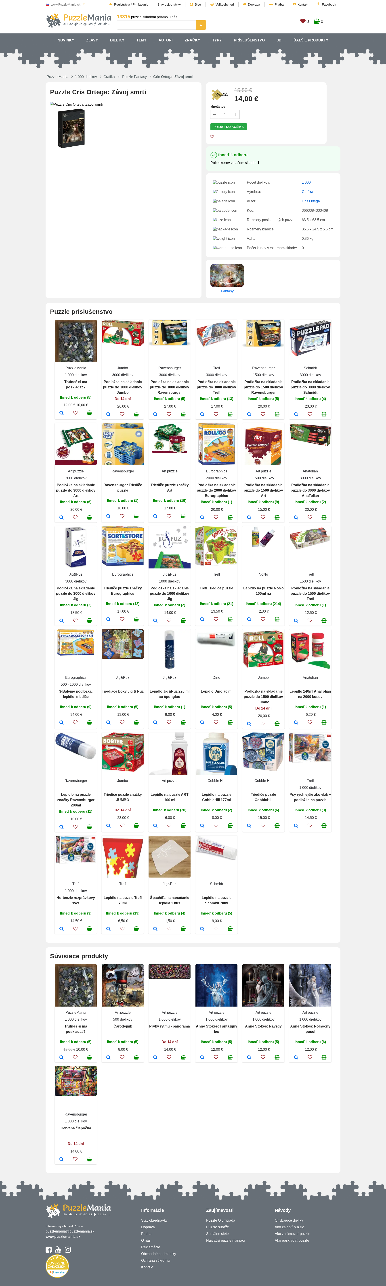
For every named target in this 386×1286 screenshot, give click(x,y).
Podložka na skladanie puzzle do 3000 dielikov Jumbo (122, 387)
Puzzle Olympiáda (220, 1220)
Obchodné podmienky (158, 1254)
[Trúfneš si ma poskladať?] (61, 413)
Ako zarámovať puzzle (292, 1234)
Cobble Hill (216, 781)
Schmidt (310, 368)
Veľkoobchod (225, 4)
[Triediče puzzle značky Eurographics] (108, 620)
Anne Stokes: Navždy (263, 1026)
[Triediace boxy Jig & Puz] (108, 723)
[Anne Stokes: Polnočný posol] (296, 1058)
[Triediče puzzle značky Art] (155, 516)
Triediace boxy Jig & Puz (123, 691)
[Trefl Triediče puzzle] (202, 620)
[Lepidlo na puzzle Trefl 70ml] (108, 929)
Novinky (66, 40)
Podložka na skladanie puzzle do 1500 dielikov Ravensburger (263, 387)
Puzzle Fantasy (134, 77)
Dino (216, 677)
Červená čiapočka (76, 1128)
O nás (146, 1240)
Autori (165, 40)
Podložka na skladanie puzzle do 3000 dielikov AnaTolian (310, 490)
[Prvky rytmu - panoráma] (155, 1058)
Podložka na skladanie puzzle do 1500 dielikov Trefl (310, 593)
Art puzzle (76, 471)
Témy (141, 40)
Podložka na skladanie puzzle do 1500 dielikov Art (263, 490)
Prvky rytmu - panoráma (169, 1026)
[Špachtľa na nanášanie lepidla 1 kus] (155, 929)
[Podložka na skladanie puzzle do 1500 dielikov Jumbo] (249, 724)
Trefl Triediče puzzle (216, 588)
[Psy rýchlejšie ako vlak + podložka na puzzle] (296, 826)
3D (279, 40)
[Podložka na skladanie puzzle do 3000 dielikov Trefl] (202, 415)
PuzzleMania (75, 368)
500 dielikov (122, 1019)
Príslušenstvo (249, 40)
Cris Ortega (311, 201)
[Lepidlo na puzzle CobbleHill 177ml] (202, 826)
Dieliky (117, 40)
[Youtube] (58, 1251)
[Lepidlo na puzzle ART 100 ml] (155, 826)
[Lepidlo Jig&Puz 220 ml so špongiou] (155, 723)
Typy (217, 40)
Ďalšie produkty (311, 40)
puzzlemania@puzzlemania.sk (70, 1231)
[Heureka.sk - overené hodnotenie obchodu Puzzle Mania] (57, 1276)
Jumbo (122, 368)
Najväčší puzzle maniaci (225, 1240)
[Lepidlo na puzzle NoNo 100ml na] (249, 620)
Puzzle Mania (57, 77)
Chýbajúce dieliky (289, 1220)
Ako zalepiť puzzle (289, 1227)
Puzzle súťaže (217, 1227)
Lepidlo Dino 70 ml (216, 691)
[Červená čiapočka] (61, 1160)
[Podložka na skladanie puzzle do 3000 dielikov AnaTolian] (296, 518)
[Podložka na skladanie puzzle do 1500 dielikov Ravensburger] (249, 415)
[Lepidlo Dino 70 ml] (202, 723)
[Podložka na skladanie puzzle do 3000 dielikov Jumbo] (108, 415)
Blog (198, 4)
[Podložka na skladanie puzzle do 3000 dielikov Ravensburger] (155, 415)
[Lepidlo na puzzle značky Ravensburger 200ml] (61, 827)
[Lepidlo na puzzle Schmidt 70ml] (202, 929)
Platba (279, 4)
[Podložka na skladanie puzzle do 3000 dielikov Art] (61, 518)
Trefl (216, 368)
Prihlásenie (140, 4)
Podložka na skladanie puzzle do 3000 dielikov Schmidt (310, 387)
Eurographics (216, 471)
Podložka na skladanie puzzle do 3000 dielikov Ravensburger (169, 387)
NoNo (263, 574)
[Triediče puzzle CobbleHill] (249, 826)
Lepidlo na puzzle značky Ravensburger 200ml (75, 800)
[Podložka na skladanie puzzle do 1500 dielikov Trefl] (296, 621)
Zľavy (92, 40)
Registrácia (122, 4)
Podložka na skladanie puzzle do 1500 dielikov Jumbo (263, 696)
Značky (192, 40)
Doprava (254, 4)
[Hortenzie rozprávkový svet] (61, 929)
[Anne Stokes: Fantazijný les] (202, 1058)
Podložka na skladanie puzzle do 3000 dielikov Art (75, 490)
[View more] (123, 345)
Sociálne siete (217, 1234)
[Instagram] (68, 1251)
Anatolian (310, 471)
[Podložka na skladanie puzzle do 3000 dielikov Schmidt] (296, 415)
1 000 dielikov (86, 77)
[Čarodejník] (108, 1058)
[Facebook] (49, 1251)
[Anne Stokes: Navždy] (249, 1058)
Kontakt (303, 4)
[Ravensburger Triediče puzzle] (108, 516)
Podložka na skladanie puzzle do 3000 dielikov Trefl (216, 387)
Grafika (109, 77)
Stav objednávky (169, 4)
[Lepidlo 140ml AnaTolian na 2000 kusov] (296, 723)
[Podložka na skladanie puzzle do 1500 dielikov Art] (249, 518)
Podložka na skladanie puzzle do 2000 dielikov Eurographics (216, 490)
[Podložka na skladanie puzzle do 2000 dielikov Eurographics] (202, 518)
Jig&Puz (75, 574)
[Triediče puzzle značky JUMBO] (108, 826)
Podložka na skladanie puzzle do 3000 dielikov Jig (75, 593)
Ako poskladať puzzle (292, 1240)
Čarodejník (122, 1026)
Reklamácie (150, 1247)
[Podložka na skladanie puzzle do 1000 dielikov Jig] (155, 621)
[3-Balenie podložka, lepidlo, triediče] (61, 723)
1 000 (306, 182)
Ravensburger (169, 368)
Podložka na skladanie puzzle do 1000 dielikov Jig (169, 593)
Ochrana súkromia (155, 1260)
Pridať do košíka (229, 127)
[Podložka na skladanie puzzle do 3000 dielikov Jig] (61, 621)
